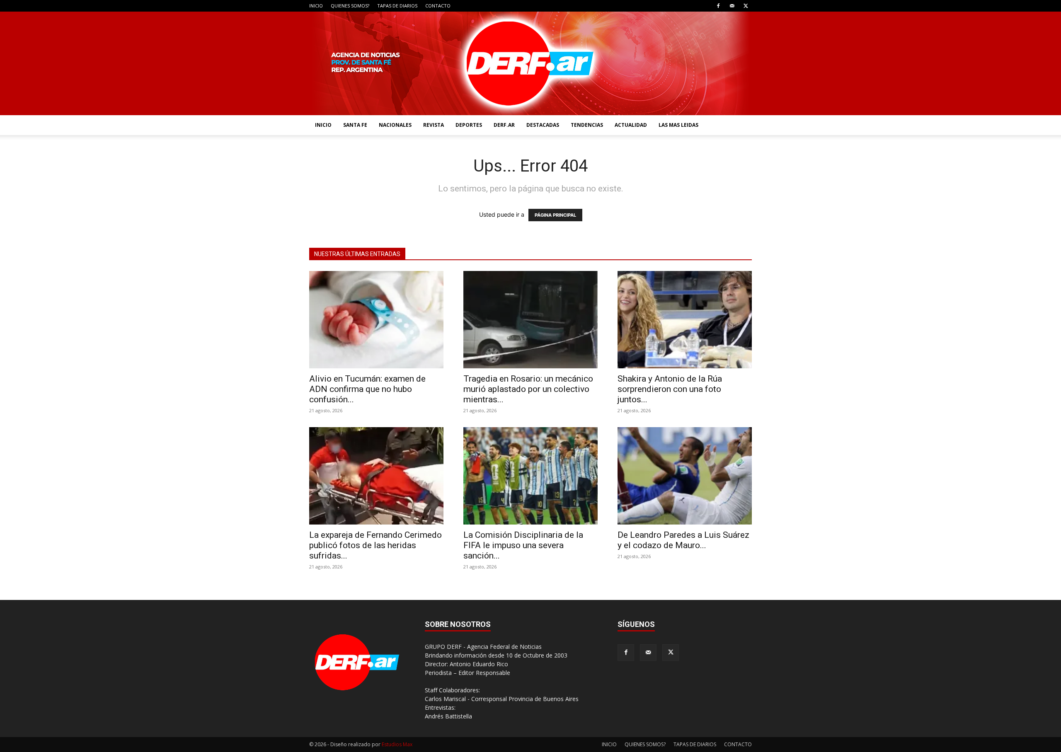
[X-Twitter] (745, 6)
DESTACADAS (542, 124)
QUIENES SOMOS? (350, 5)
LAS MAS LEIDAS (678, 124)
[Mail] (732, 6)
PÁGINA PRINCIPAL (555, 215)
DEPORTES (468, 124)
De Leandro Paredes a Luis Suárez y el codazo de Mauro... (683, 540)
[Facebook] (718, 6)
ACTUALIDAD (631, 124)
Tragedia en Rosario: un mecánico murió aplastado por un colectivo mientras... (528, 389)
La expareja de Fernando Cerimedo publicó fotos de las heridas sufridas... (375, 545)
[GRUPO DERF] (530, 63)
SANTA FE (355, 124)
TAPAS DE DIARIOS (397, 5)
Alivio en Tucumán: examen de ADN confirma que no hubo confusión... (367, 389)
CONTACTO (438, 5)
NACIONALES (395, 124)
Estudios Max (397, 744)
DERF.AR (504, 124)
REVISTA (433, 124)
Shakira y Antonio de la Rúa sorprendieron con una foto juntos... (670, 389)
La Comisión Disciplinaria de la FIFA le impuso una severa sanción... (523, 545)
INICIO (316, 5)
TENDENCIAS (587, 124)
